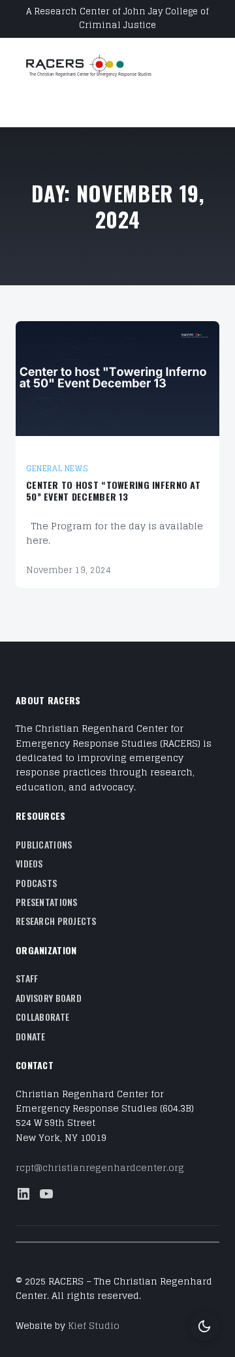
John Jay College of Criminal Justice (144, 18)
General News (56, 468)
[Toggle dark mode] (204, 1326)
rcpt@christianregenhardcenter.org (100, 1167)
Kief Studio (93, 1325)
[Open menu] (23, 106)
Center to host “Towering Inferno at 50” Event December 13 (113, 491)
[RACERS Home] (104, 67)
